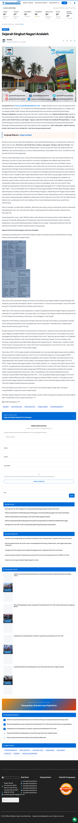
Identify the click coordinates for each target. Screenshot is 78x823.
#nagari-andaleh (43, 407)
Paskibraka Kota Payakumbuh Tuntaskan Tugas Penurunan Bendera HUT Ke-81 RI (31, 728)
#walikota (17, 753)
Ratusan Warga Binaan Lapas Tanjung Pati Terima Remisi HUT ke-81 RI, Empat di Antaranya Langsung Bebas (39, 724)
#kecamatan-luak (16, 407)
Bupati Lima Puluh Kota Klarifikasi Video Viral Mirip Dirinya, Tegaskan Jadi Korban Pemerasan (46, 538)
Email (6, 457)
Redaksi (9, 39)
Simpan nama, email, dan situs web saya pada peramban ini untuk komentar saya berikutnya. (29, 476)
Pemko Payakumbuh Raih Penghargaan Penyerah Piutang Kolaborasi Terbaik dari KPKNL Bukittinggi (36, 520)
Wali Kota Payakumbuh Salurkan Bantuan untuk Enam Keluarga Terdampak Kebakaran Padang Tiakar (37, 719)
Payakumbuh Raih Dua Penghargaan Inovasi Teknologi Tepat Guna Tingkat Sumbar (32, 733)
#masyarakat (61, 750)
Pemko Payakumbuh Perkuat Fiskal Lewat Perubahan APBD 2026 (26, 737)
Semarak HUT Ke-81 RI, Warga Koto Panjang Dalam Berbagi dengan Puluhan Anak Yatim (32, 509)
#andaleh (5, 407)
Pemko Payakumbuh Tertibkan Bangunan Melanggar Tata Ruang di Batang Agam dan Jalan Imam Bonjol (37, 513)
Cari (4, 492)
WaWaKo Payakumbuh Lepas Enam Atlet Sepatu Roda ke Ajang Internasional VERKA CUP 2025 (42, 555)
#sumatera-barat (38, 750)
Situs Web (7, 465)
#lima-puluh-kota (30, 407)
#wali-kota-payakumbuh (29, 753)
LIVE (65, 2)
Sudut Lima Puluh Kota (8, 24)
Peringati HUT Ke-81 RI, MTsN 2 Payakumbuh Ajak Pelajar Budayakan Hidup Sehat (30, 524)
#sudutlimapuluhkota (56, 407)
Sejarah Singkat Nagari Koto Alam (29, 560)
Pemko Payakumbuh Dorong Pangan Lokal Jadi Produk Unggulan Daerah (27, 516)
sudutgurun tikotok (10, 550)
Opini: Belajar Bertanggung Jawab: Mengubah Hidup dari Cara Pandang (42, 550)
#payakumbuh (50, 750)
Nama (6, 448)
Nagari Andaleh (26, 135)
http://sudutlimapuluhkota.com (27, 106)
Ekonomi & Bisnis (41, 3)
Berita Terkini (28, 3)
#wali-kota (7, 753)
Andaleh (17, 24)
